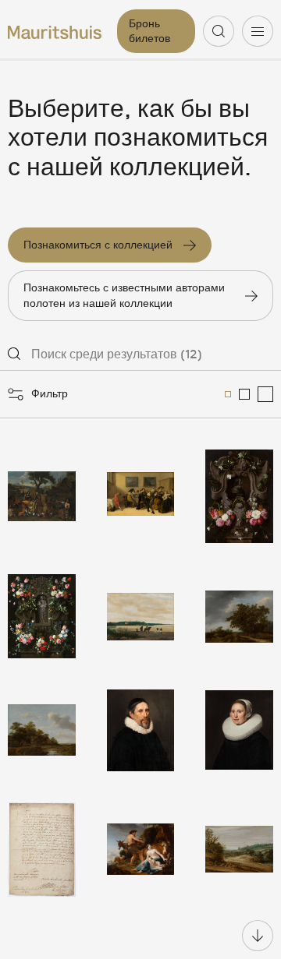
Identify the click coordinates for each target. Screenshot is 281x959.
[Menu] (257, 31)
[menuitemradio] (228, 394)
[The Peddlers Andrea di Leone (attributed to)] (42, 497)
